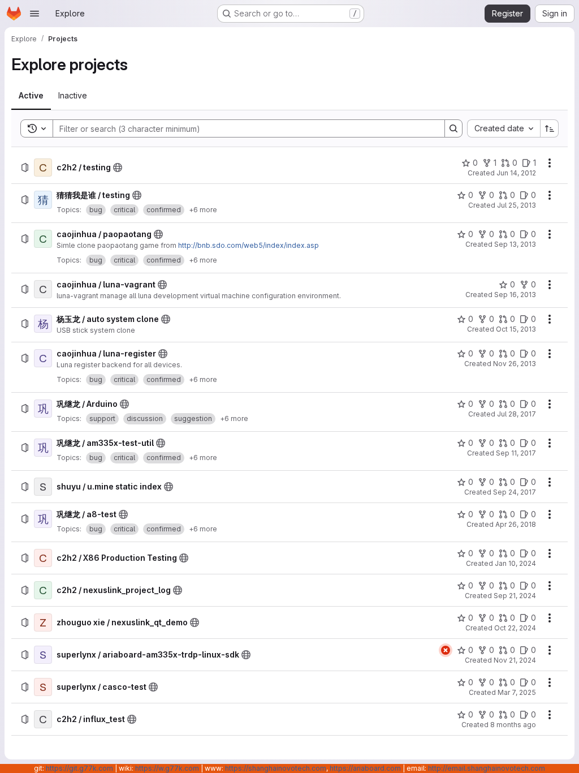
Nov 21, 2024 (515, 660)
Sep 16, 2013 (515, 294)
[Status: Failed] (445, 650)
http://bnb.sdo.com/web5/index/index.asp (248, 245)
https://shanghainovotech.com (275, 768)
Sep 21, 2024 (515, 595)
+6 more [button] (203, 209)
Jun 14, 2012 (516, 173)
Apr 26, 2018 (515, 524)
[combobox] (503, 128)
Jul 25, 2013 (516, 205)
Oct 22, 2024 (515, 628)
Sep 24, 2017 (514, 492)
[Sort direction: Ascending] (550, 128)
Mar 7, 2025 (517, 692)
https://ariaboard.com (365, 768)
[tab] (31, 95)
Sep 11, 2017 (516, 453)
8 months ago (513, 724)
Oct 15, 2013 (516, 329)
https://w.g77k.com (167, 768)
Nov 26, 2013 (514, 363)
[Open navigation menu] (34, 14)
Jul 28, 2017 (516, 414)
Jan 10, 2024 (515, 563)
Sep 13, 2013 (515, 244)
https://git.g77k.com (79, 768)
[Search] (453, 128)
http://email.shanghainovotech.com (486, 768)
